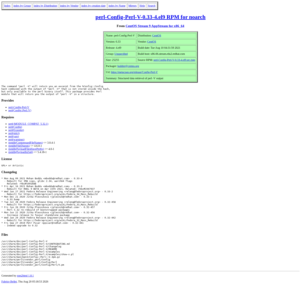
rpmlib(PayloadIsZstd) (20, 152)
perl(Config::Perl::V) (19, 110)
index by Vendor (69, 5)
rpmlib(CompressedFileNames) (25, 142)
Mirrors (132, 5)
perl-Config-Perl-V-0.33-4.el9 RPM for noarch (150, 17)
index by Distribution (45, 5)
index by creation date (93, 5)
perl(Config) (15, 126)
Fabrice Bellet (9, 281)
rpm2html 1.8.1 (25, 275)
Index (7, 5)
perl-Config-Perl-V (18, 107)
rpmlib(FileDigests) (19, 145)
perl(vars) (13, 136)
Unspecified (121, 53)
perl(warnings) (16, 139)
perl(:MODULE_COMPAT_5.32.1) (28, 123)
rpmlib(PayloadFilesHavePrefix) (26, 148)
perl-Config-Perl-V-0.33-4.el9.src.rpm (174, 59)
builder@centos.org (128, 66)
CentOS (156, 35)
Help (142, 5)
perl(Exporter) (16, 130)
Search (151, 5)
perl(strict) (14, 133)
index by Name (117, 5)
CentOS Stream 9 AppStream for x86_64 (155, 26)
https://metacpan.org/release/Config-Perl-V (134, 72)
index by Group (22, 5)
